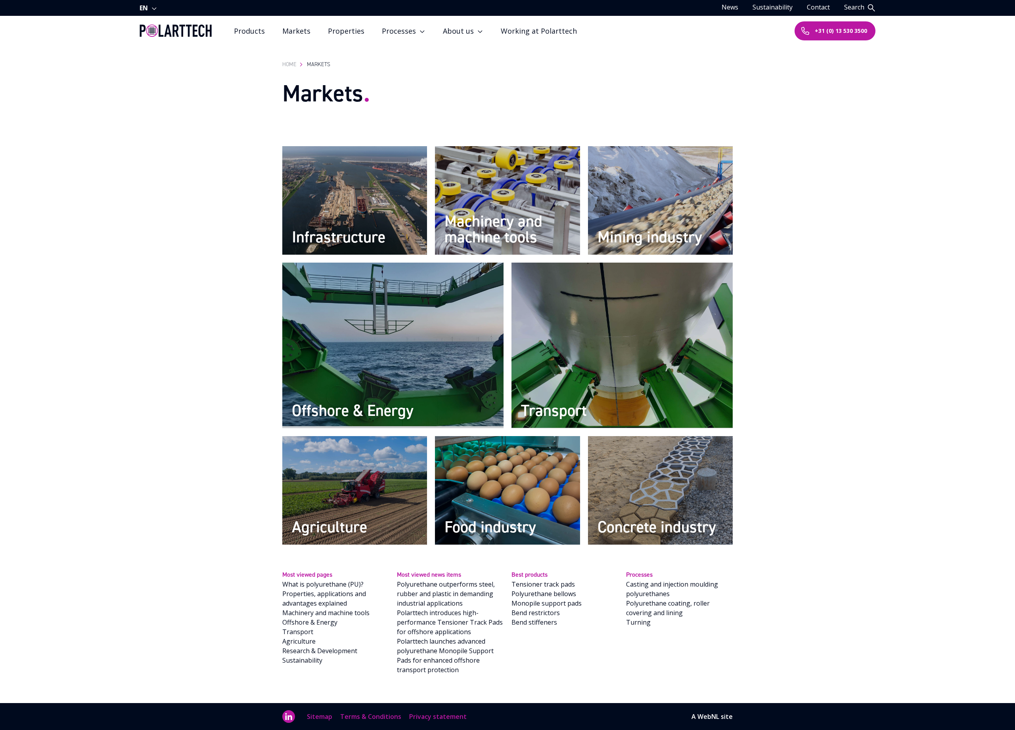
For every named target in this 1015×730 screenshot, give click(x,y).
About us (458, 31)
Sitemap (319, 716)
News (730, 7)
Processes (399, 31)
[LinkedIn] (288, 716)
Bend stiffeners (534, 622)
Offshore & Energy (309, 622)
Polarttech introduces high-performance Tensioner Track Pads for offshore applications (450, 622)
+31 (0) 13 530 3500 (841, 30)
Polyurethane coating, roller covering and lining (668, 608)
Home (289, 64)
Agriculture (299, 641)
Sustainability (773, 7)
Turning (638, 622)
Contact (818, 7)
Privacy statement (438, 716)
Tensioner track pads (543, 584)
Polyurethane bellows (543, 593)
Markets (296, 31)
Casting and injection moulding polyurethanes (672, 589)
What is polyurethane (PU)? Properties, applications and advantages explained (324, 594)
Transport (297, 631)
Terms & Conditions (370, 716)
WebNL (708, 716)
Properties (346, 31)
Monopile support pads (546, 603)
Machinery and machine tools (326, 612)
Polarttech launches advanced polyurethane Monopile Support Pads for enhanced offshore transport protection (445, 655)
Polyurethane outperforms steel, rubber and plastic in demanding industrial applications (446, 594)
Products (249, 31)
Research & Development (319, 650)
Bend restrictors (535, 612)
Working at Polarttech (539, 31)
